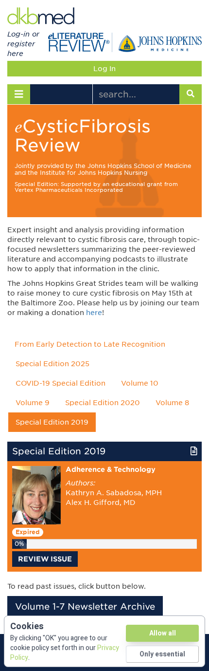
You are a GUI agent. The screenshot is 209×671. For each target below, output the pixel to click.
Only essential (162, 654)
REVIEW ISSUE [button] (45, 559)
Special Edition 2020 (102, 403)
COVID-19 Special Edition (60, 383)
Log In (104, 69)
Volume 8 (172, 403)
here (94, 313)
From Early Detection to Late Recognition (90, 344)
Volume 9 (33, 403)
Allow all (162, 633)
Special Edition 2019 (52, 422)
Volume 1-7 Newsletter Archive (85, 606)
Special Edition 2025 (52, 364)
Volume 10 (139, 383)
